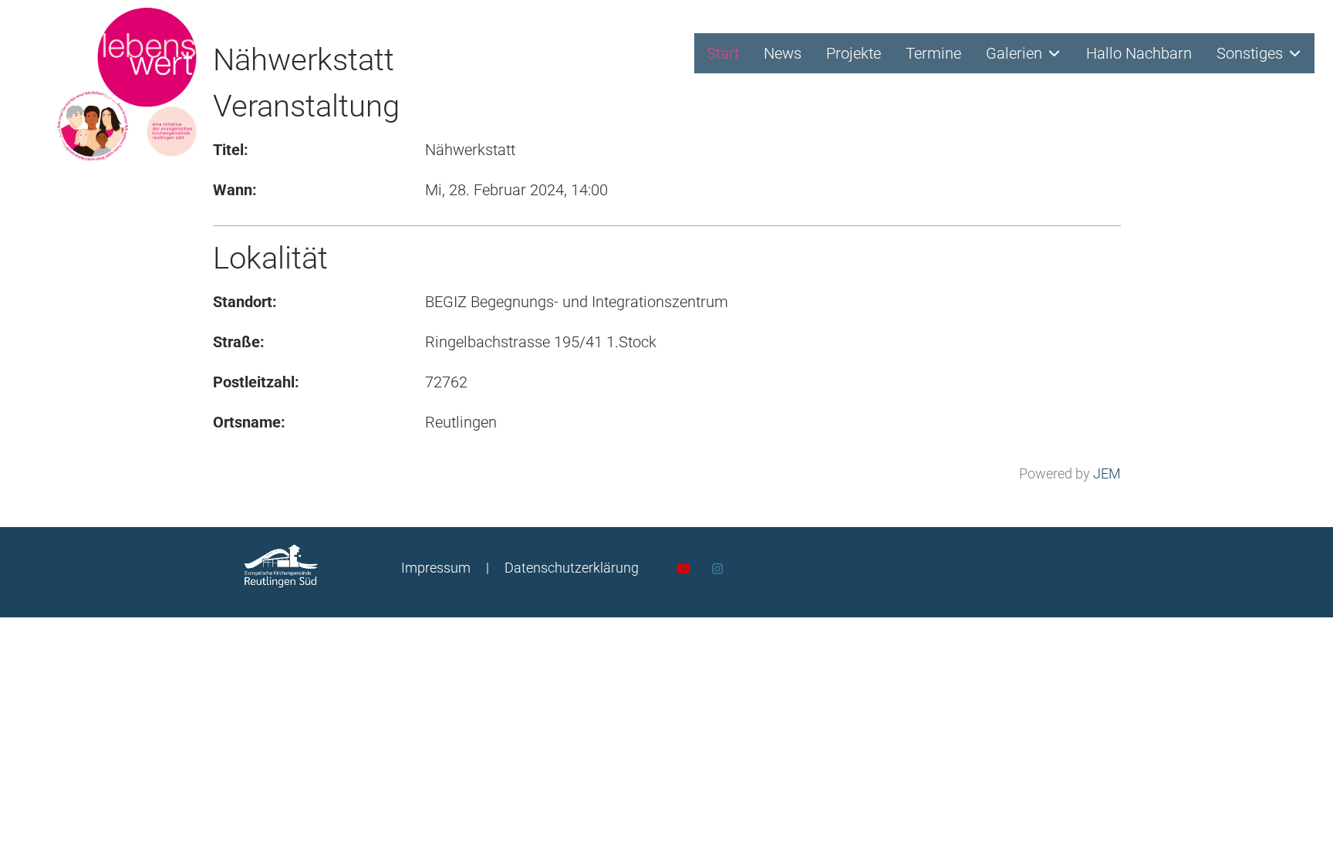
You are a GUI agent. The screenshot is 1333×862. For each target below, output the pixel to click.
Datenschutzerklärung (572, 567)
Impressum (436, 567)
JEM (1107, 473)
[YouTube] (683, 569)
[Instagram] (717, 569)
